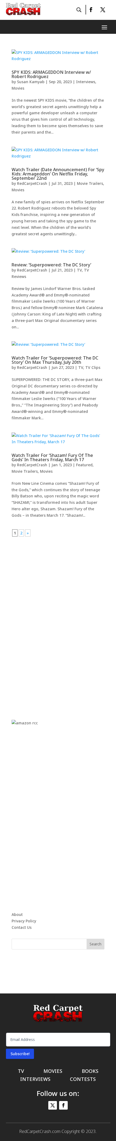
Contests (83, 1079)
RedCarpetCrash (32, 183)
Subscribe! (20, 1053)
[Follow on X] (103, 9)
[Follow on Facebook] (91, 9)
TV (79, 270)
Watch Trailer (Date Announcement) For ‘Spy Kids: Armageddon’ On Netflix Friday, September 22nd (58, 174)
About (17, 914)
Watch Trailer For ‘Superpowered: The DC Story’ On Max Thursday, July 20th (55, 360)
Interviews (85, 81)
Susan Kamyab (31, 81)
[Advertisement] (58, 616)
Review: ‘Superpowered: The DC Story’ (51, 265)
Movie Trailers (90, 183)
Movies (18, 88)
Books (90, 1071)
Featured (84, 464)
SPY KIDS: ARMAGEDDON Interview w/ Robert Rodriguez (51, 74)
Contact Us (22, 927)
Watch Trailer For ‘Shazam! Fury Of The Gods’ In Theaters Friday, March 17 (52, 457)
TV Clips (92, 367)
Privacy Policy (24, 920)
